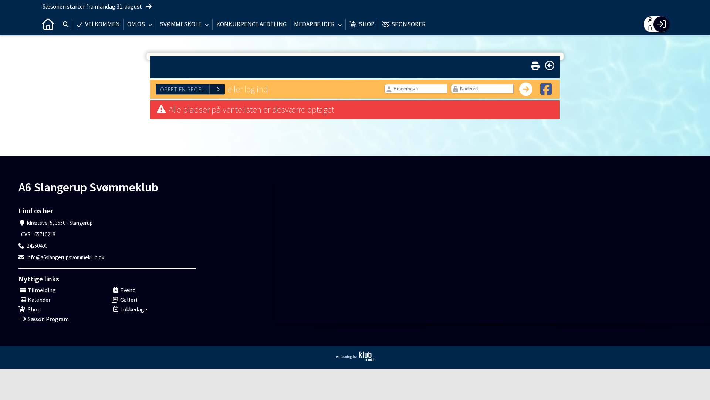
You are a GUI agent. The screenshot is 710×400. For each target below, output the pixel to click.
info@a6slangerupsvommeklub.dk (65, 257)
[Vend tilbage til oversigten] (549, 65)
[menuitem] (48, 24)
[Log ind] (661, 24)
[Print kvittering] (535, 64)
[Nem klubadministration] (355, 356)
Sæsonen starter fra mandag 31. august (93, 6)
